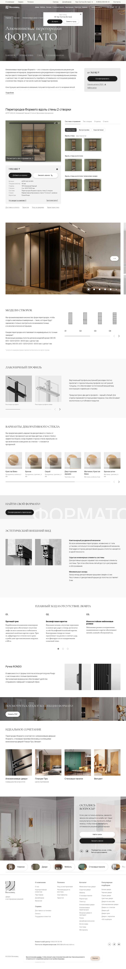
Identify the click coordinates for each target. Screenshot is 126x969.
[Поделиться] (55, 123)
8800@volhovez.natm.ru (65, 945)
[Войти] (119, 7)
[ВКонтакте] (81, 851)
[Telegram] (87, 851)
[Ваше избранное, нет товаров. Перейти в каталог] (116, 7)
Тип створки (87, 121)
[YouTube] (118, 944)
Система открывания (72, 121)
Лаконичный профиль (26, 55)
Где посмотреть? (52, 200)
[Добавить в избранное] (58, 123)
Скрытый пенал (98, 130)
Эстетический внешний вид (55, 55)
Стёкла (39, 55)
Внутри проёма (84, 130)
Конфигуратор (10, 55)
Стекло (105, 121)
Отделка (97, 121)
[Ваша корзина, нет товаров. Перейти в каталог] (113, 7)
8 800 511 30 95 (56, 942)
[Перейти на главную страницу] (12, 7)
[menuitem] (37, 7)
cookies (39, 957)
